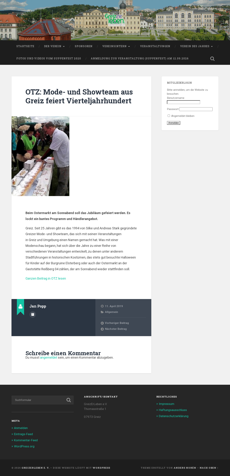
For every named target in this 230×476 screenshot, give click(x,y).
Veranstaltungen (155, 46)
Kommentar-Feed (26, 440)
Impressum (166, 404)
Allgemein (111, 312)
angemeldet (48, 357)
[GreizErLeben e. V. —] (115, 20)
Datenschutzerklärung (173, 416)
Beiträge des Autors (32, 314)
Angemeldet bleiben (182, 116)
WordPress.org (24, 446)
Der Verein (52, 46)
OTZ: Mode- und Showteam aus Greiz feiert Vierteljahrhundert (79, 96)
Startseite (25, 46)
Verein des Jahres (195, 46)
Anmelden (21, 428)
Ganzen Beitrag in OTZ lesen (46, 278)
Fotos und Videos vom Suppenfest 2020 (48, 58)
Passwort (173, 109)
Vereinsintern (114, 46)
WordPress (101, 467)
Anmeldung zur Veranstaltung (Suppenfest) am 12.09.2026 (139, 58)
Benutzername (175, 98)
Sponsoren (84, 46)
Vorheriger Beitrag (117, 323)
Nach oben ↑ (209, 467)
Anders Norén (185, 467)
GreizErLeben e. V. (35, 467)
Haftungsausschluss (173, 410)
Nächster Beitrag (116, 329)
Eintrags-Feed (23, 434)
